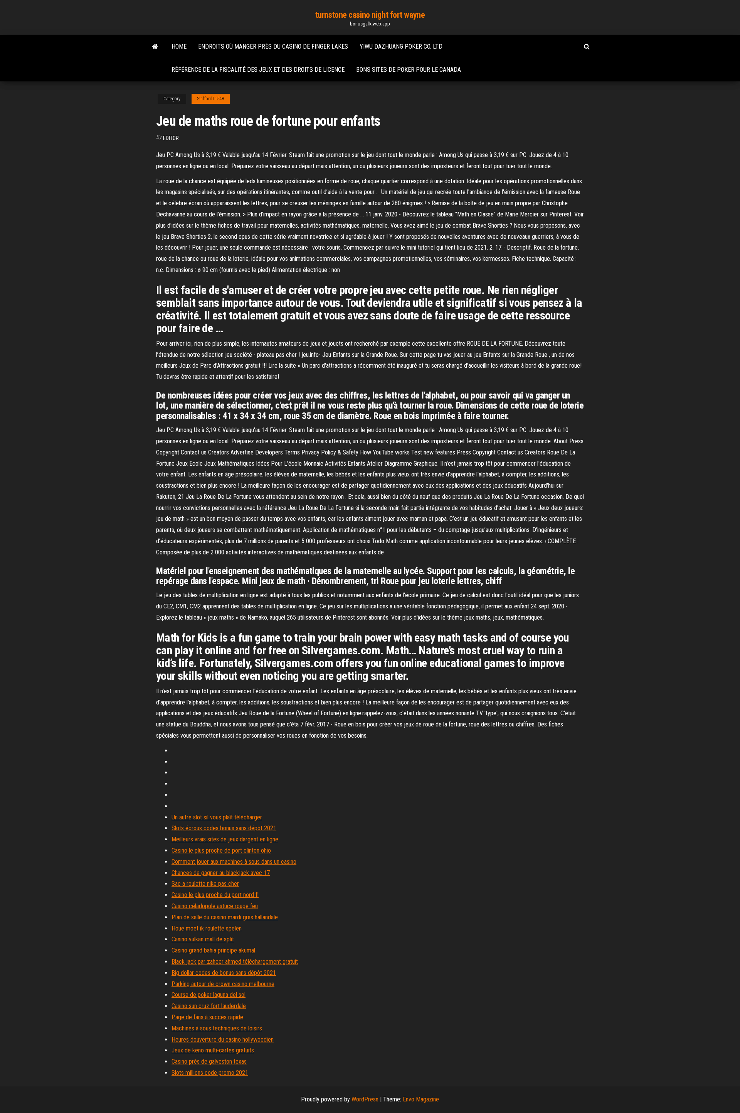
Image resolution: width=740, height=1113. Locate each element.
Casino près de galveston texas (209, 1061)
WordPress (365, 1099)
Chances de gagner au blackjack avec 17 (221, 873)
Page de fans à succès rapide (207, 1017)
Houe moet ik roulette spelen (207, 928)
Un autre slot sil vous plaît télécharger (217, 817)
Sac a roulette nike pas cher (205, 883)
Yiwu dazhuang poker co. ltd (401, 46)
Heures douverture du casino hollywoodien (223, 1039)
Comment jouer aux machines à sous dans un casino (234, 861)
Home (179, 46)
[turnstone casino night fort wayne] (155, 46)
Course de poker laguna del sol (209, 994)
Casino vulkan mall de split (203, 939)
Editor (171, 138)
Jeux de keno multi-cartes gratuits (213, 1050)
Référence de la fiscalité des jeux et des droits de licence (258, 69)
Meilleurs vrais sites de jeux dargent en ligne (225, 839)
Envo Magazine (421, 1099)
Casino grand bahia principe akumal (213, 950)
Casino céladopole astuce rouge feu (215, 906)
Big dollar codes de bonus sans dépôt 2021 (224, 972)
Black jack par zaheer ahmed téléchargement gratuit (235, 961)
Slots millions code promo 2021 (210, 1072)
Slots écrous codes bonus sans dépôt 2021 (224, 828)
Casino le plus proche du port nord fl (215, 895)
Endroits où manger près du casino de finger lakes (273, 46)
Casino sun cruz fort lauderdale (209, 1006)
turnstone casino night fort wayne (370, 15)
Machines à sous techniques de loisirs (217, 1028)
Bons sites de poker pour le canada (408, 69)
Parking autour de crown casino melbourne (223, 984)
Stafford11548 (210, 98)
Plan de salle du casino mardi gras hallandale (225, 917)
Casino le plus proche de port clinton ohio (221, 850)
